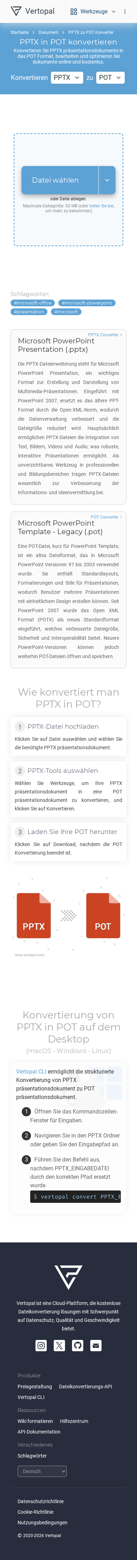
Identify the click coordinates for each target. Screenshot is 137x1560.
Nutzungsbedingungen (42, 1522)
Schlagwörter (32, 1456)
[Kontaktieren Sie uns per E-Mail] (96, 1345)
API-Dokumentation (39, 1432)
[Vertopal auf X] (59, 1345)
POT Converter (104, 517)
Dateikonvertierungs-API (85, 1386)
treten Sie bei (101, 205)
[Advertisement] (68, 114)
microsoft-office (34, 303)
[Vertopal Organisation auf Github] (77, 1345)
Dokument (48, 32)
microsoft (67, 311)
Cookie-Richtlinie (35, 1512)
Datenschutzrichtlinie (41, 1501)
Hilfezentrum (74, 1421)
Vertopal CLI (31, 1397)
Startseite (19, 32)
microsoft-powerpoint (88, 303)
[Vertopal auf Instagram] (41, 1345)
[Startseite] (68, 1278)
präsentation (30, 311)
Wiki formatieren (35, 1421)
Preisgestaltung (35, 1386)
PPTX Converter (103, 334)
